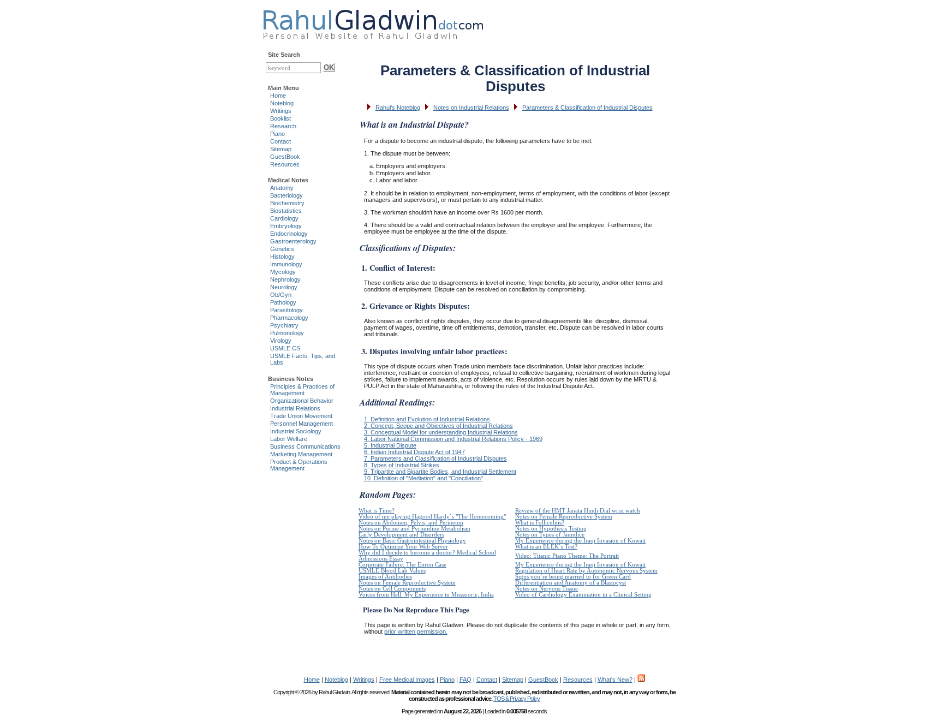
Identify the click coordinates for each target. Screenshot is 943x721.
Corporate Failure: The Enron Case (402, 565)
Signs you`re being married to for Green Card (573, 577)
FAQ (465, 679)
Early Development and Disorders (401, 535)
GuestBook (285, 156)
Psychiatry (284, 325)
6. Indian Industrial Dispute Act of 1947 (414, 452)
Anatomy (282, 187)
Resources (285, 164)
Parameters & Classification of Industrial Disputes (587, 107)
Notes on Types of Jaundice (549, 535)
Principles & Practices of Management (302, 389)
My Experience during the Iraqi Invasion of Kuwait (580, 541)
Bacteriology (286, 195)
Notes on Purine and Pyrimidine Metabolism (414, 529)
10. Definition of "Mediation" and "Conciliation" (423, 478)
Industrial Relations (295, 408)
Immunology (286, 264)
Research (283, 126)
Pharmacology (289, 317)
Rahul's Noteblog (397, 107)
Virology (280, 340)
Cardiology (284, 218)
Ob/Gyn (280, 294)
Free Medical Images (407, 679)
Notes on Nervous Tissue (546, 589)
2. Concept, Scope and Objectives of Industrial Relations (438, 425)
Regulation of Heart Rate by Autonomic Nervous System (586, 571)
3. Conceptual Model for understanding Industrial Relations (441, 432)
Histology (282, 256)
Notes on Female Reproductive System (563, 517)
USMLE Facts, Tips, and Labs (302, 359)
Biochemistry (287, 203)
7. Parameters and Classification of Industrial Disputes (435, 458)
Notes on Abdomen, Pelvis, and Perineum (411, 523)
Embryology (286, 226)
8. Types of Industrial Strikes (401, 465)
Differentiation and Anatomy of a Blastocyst (570, 583)
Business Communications (305, 446)
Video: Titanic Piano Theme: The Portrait (567, 556)
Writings (280, 111)
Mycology (283, 272)
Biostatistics (286, 210)
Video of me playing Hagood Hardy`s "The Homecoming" (432, 517)
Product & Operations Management (298, 465)
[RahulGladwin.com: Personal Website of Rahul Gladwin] (372, 21)
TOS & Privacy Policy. (516, 698)
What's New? (615, 679)
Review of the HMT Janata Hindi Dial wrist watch (577, 511)
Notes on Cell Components (392, 589)
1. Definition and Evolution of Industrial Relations (427, 419)
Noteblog (282, 103)
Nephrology (285, 279)
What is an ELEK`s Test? (546, 547)
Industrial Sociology (295, 431)
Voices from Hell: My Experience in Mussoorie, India (426, 595)
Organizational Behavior (301, 400)
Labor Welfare (288, 439)
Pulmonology (287, 333)
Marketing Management (301, 454)
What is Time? (377, 511)
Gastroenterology (293, 241)
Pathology (283, 302)
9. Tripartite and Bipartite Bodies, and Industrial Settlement (440, 471)
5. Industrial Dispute (390, 445)
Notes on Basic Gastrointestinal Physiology (412, 541)
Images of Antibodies (385, 577)
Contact (280, 141)
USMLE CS (285, 348)
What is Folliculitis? (539, 523)
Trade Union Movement (301, 416)
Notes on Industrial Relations (471, 107)
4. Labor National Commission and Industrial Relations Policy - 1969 (453, 439)
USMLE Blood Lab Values (392, 571)
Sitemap (280, 149)
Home (278, 95)
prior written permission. (415, 631)
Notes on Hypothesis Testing (551, 529)
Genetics (282, 249)
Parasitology (286, 310)
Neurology (283, 287)
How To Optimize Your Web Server (403, 547)
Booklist (280, 118)
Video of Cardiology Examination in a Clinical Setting (583, 595)
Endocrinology (289, 233)
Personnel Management (301, 423)
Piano (277, 133)
